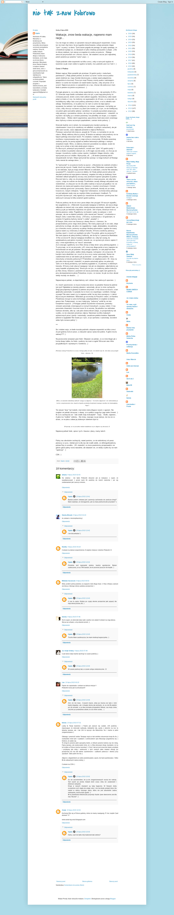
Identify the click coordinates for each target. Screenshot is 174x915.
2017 (130, 60)
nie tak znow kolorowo (64, 13)
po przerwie (130, 129)
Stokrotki (129, 391)
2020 (130, 51)
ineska (64, 617)
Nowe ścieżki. (130, 185)
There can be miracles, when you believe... (131, 182)
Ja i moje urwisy (132, 298)
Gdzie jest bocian (132, 366)
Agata (70, 496)
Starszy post (113, 881)
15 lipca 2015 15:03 (83, 832)
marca (130, 96)
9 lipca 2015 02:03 (74, 475)
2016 (130, 63)
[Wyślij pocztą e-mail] (75, 461)
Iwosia (64, 723)
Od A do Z (129, 379)
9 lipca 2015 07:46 (74, 617)
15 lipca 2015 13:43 (83, 598)
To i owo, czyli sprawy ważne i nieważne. (132, 306)
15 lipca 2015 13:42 (83, 530)
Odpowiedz (66, 487)
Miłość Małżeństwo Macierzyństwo (131, 208)
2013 (130, 108)
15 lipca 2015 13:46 (83, 700)
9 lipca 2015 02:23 (79, 515)
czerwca (131, 87)
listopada (131, 72)
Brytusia (129, 283)
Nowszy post (60, 881)
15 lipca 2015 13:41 (83, 496)
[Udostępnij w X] (79, 461)
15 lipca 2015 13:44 (83, 666)
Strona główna (87, 881)
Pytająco (129, 197)
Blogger (113, 899)
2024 (130, 39)
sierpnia (131, 81)
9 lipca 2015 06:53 (82, 581)
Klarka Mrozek (67, 515)
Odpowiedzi (68, 492)
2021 (130, 48)
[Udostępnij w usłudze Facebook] (82, 461)
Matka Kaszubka (132, 353)
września (131, 78)
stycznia (131, 101)
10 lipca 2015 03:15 (72, 682)
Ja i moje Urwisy (68, 651)
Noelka (64, 547)
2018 (130, 57)
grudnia (130, 69)
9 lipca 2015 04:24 (74, 547)
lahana (64, 475)
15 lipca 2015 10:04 (74, 810)
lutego (130, 99)
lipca (129, 84)
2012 (130, 111)
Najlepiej (129, 139)
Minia (128, 321)
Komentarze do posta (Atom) (74, 885)
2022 (130, 45)
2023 (130, 42)
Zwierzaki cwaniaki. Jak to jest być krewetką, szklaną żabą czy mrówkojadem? (132, 242)
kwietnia (131, 93)
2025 (130, 36)
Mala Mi (129, 385)
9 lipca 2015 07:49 (81, 651)
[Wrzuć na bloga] (77, 461)
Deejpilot (87, 899)
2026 (130, 33)
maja (129, 90)
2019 (130, 54)
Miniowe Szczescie (69, 581)
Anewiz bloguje (131, 277)
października (132, 75)
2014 (130, 105)
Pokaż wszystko (136, 264)
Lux (63, 682)
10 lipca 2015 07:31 (74, 723)
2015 (130, 66)
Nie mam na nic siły (132, 212)
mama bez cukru (132, 137)
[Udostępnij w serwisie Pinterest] (84, 461)
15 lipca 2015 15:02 (83, 776)
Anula (64, 810)
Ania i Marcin (131, 359)
